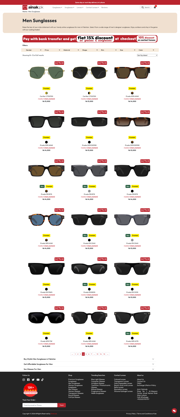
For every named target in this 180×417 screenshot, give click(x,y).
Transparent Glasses (75, 393)
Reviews (104, 7)
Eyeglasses (57, 7)
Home (24, 11)
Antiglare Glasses (97, 383)
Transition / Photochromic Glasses (100, 386)
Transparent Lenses (121, 381)
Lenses (79, 7)
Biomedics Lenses (120, 389)
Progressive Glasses (98, 391)
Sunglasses (69, 7)
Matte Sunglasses (97, 393)
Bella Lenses (118, 387)
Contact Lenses (92, 7)
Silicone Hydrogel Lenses (123, 391)
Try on (61, 63)
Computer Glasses (98, 381)
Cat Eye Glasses (74, 397)
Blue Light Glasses (98, 379)
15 (104, 354)
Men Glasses (73, 389)
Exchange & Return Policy (146, 385)
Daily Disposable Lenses (123, 383)
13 (97, 354)
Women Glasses (74, 391)
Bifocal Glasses (96, 389)
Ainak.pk (54, 414)
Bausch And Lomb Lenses (123, 385)
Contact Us (141, 381)
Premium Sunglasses (76, 379)
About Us (140, 379)
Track (62, 405)
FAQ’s (139, 383)
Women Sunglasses (75, 385)
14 (101, 354)
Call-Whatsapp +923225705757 (143, 398)
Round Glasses (73, 395)
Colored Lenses (120, 379)
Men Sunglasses (74, 383)
